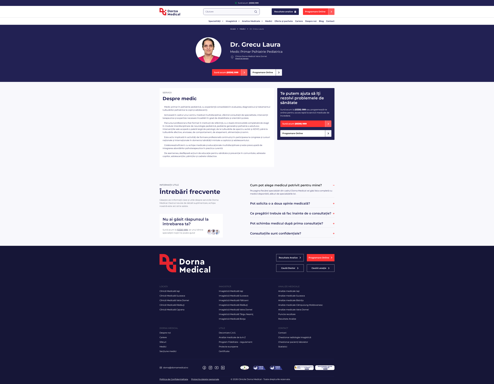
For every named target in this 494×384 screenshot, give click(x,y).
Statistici (282, 346)
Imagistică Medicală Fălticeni (233, 300)
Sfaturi (163, 342)
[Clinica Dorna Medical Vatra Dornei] (232, 57)
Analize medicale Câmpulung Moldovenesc (300, 305)
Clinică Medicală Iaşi (170, 291)
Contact (330, 21)
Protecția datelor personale (205, 379)
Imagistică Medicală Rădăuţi (233, 305)
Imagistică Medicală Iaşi (231, 291)
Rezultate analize (283, 11)
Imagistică (231, 21)
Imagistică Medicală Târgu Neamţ (236, 314)
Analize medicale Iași (288, 291)
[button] (318, 11)
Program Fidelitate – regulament (235, 342)
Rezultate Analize (287, 319)
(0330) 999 (182, 230)
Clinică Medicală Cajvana (172, 309)
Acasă (233, 29)
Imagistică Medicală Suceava (233, 296)
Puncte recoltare (286, 314)
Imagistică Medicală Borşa (232, 319)
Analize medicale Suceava (291, 296)
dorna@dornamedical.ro (175, 367)
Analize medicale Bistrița (290, 300)
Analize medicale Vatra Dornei (293, 309)
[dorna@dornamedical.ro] (161, 367)
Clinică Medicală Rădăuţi (172, 305)
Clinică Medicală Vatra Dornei (174, 300)
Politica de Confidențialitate (174, 379)
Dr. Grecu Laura (257, 29)
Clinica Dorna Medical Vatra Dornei (251, 56)
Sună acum (248, 3)
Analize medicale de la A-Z (232, 337)
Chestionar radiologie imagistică (294, 337)
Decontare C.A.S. (227, 333)
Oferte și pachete (284, 21)
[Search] (257, 11)
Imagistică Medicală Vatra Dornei (235, 309)
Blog (321, 21)
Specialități (215, 21)
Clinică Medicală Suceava (172, 296)
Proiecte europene (228, 346)
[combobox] (228, 11)
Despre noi (311, 21)
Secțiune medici (168, 351)
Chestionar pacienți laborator (293, 342)
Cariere (299, 21)
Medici (268, 21)
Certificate (224, 351)
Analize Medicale (251, 21)
